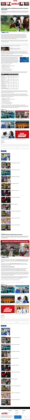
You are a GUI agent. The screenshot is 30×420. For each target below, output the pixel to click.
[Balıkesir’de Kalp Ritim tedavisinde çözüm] (8, 124)
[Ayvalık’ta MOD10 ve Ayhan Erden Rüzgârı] (6, 377)
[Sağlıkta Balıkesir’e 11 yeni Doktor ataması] (22, 124)
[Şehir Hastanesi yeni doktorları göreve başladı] (22, 309)
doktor (6, 282)
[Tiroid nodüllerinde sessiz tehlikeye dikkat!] (8, 134)
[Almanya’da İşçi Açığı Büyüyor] (6, 209)
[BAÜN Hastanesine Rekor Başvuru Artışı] (22, 114)
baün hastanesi (3, 282)
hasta (11, 282)
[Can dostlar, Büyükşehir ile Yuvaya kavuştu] (6, 168)
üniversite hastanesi (18, 282)
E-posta (16, 147)
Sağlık (28, 14)
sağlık (14, 282)
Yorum (2, 143)
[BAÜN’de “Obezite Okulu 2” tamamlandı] (8, 114)
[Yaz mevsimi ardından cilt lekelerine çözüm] (22, 134)
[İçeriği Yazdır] (8, 32)
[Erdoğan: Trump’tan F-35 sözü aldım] (6, 370)
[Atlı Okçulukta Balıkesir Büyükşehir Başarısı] (6, 230)
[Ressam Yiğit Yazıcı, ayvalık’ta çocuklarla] (6, 223)
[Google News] (27, 32)
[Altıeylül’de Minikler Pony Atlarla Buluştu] (6, 182)
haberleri (9, 282)
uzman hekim (22, 282)
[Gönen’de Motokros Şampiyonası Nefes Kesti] (6, 216)
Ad (1, 147)
